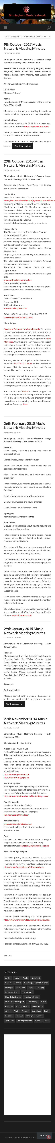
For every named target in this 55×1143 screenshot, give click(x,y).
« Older (8, 956)
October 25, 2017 (12, 53)
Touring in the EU (24, 1020)
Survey (39, 1016)
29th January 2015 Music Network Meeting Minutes (24, 631)
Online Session (22, 1006)
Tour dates (9, 1020)
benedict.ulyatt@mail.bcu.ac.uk (34, 845)
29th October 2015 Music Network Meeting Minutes (24, 163)
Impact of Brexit (12, 992)
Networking (32, 1001)
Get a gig (40, 987)
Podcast (25, 1011)
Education (20, 987)
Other (7, 1011)
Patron (25, 391)
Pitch (16, 1011)
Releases (8, 1016)
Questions (36, 1011)
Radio (46, 1011)
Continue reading (23, 146)
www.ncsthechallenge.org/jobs (18, 280)
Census (18, 983)
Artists (8, 978)
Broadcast (36, 978)
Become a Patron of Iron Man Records (22, 329)
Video (37, 1020)
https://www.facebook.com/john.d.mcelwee (24, 867)
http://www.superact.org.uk (16, 774)
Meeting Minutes (31, 997)
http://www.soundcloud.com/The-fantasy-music (26, 796)
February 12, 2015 (12, 638)
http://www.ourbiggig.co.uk (16, 777)
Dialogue (9, 987)
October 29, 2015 (12, 170)
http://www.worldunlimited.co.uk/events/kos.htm (26, 919)
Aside (17, 978)
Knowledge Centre (13, 997)
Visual (46, 1020)
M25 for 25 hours (23, 363)
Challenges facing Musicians (36, 983)
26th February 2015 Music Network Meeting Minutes (24, 425)
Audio (25, 978)
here (25, 404)
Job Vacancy (27, 992)
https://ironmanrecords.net (36, 126)
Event (30, 987)
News (43, 1001)
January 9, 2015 (11, 728)
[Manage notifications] (49, 1137)
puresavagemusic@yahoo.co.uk (18, 317)
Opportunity (37, 1006)
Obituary (9, 1006)
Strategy (29, 1016)
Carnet (8, 983)
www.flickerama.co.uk (22, 615)
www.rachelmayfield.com (15, 308)
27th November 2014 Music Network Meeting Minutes (25, 721)
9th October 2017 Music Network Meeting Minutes (24, 46)
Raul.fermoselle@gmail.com (16, 814)
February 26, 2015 (12, 432)
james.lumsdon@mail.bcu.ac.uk (18, 824)
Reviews (19, 1016)
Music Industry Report (14, 1001)
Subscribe (44, 1135)
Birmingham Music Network (28, 1138)
